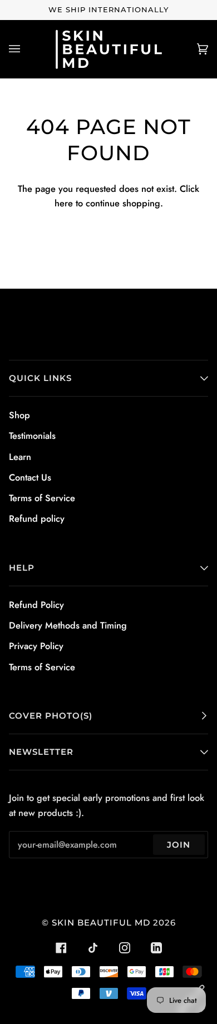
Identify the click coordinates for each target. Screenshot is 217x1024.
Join (178, 844)
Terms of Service (42, 497)
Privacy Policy (36, 645)
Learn (20, 456)
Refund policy (37, 518)
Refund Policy (36, 604)
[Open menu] (25, 49)
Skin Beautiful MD (101, 922)
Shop (19, 415)
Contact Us (30, 477)
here (64, 203)
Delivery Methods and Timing (68, 625)
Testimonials (32, 435)
